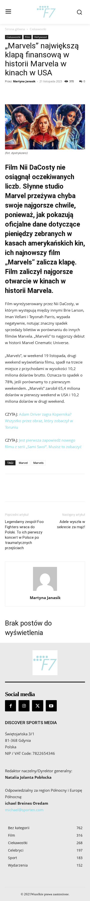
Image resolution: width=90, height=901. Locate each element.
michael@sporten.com (24, 809)
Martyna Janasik (24, 81)
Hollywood (40, 37)
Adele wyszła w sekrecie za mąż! (71, 524)
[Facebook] (10, 93)
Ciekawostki (38, 29)
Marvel (23, 463)
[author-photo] (45, 590)
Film (27, 37)
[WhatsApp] (45, 93)
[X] (21, 93)
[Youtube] (51, 705)
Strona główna (15, 29)
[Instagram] (24, 705)
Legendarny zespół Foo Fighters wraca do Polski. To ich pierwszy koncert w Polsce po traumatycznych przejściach (24, 534)
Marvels (38, 463)
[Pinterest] (33, 93)
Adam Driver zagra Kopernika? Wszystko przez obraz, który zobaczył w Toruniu (39, 421)
